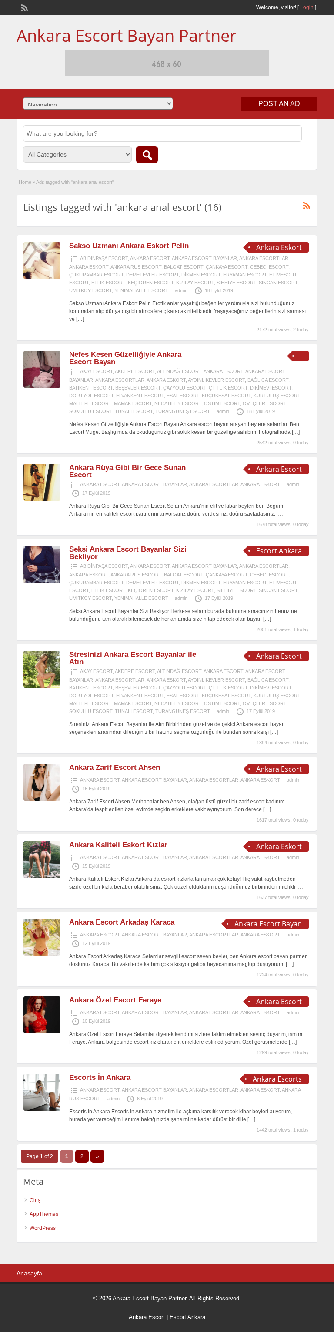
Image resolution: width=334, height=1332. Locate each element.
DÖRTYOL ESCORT (91, 395)
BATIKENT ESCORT (91, 387)
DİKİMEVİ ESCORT (270, 387)
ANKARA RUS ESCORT (135, 267)
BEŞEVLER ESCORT (137, 387)
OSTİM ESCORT (222, 403)
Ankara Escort (147, 1317)
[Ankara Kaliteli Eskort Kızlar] (41, 876)
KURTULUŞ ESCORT (277, 395)
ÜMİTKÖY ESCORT (90, 290)
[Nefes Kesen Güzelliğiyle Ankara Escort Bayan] (41, 386)
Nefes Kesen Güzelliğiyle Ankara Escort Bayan (125, 358)
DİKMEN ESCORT (200, 274)
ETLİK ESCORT (108, 282)
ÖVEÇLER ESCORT (264, 403)
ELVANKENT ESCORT (140, 395)
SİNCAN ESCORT (278, 282)
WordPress (43, 1228)
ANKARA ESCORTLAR (263, 258)
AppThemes (44, 1214)
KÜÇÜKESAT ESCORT (226, 395)
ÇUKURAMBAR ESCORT (96, 274)
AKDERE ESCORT (135, 371)
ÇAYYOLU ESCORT (184, 387)
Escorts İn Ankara (99, 1077)
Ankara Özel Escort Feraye (115, 1000)
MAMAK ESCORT (133, 403)
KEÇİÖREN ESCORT (151, 282)
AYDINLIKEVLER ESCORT (216, 380)
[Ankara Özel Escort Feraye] (41, 1032)
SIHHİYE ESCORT (236, 282)
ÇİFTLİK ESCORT (228, 387)
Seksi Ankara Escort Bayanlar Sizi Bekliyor (128, 553)
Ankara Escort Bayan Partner (127, 35)
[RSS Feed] (23, 6)
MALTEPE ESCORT (90, 403)
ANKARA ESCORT (150, 258)
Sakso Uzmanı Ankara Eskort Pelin (129, 246)
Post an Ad (279, 103)
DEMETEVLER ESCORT (152, 274)
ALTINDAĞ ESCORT (179, 371)
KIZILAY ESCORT (195, 282)
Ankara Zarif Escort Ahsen (114, 767)
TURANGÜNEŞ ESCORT (182, 411)
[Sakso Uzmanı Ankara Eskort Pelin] (41, 277)
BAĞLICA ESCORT (267, 380)
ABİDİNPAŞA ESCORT (104, 258)
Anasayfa (29, 1273)
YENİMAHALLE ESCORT (141, 290)
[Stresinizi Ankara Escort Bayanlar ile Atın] (41, 686)
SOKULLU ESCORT (90, 411)
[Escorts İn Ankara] (41, 1109)
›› (97, 1156)
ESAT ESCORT (183, 395)
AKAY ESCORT (96, 371)
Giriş (35, 1200)
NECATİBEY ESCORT (177, 403)
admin (181, 290)
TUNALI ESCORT (134, 411)
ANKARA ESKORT (88, 267)
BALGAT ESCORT (183, 267)
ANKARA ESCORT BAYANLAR (204, 258)
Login (307, 7)
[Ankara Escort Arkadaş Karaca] (41, 954)
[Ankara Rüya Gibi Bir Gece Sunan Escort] (41, 499)
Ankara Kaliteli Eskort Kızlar (118, 845)
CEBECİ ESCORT (269, 267)
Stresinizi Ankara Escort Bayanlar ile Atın (132, 658)
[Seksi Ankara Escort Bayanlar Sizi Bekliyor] (41, 581)
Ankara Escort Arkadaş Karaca (121, 922)
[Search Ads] (147, 154)
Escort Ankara (187, 1317)
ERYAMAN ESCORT (245, 274)
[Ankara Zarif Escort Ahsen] (41, 799)
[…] (80, 319)
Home (25, 182)
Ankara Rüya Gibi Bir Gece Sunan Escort (127, 471)
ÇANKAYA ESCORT (226, 267)
